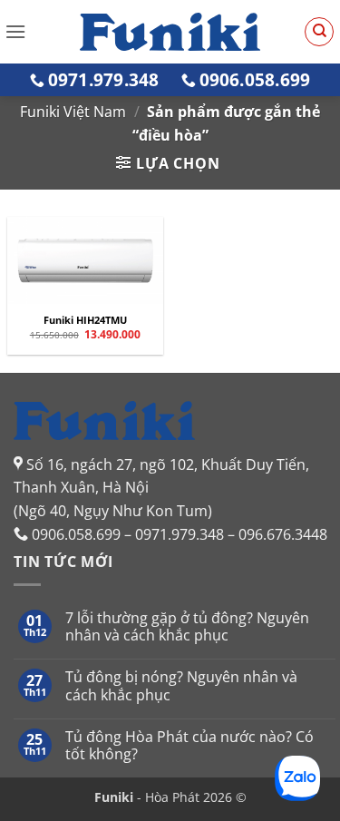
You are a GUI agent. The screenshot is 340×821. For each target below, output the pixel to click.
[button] (15, 31)
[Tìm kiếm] (319, 31)
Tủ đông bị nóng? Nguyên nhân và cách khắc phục (181, 686)
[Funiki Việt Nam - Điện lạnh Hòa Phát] (170, 32)
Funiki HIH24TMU (85, 320)
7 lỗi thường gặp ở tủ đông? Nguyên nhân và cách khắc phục (187, 627)
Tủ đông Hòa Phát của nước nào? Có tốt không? (189, 745)
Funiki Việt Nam (73, 112)
